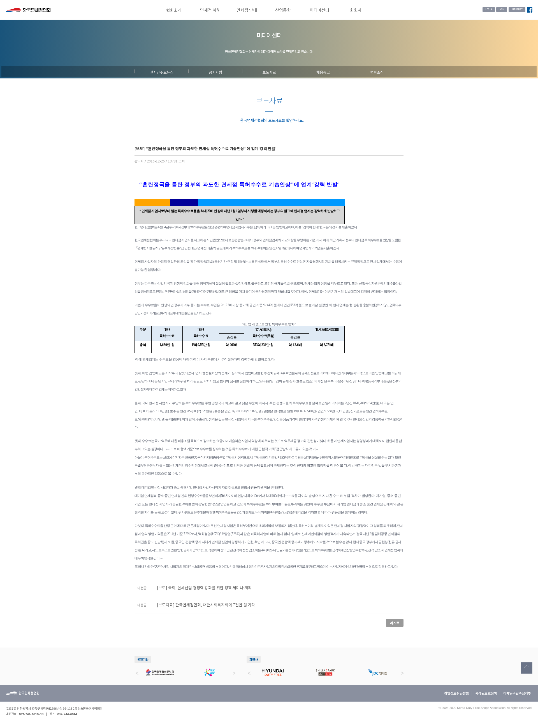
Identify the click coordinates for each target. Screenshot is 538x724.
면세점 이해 (210, 10)
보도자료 (269, 71)
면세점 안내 (246, 10)
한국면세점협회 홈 (28, 10)
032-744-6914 (67, 714)
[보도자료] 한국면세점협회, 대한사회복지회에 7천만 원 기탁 (206, 604)
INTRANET (517, 9)
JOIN (501, 9)
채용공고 (323, 71)
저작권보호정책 (486, 693)
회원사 (356, 10)
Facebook (529, 10)
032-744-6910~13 (31, 714)
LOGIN (488, 9)
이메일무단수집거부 (517, 693)
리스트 (394, 622)
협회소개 (174, 10)
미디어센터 (319, 10)
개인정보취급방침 (456, 693)
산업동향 (283, 10)
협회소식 (377, 71)
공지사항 (215, 71)
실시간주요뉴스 (161, 71)
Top (526, 668)
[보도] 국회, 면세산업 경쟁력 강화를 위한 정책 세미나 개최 (204, 587)
